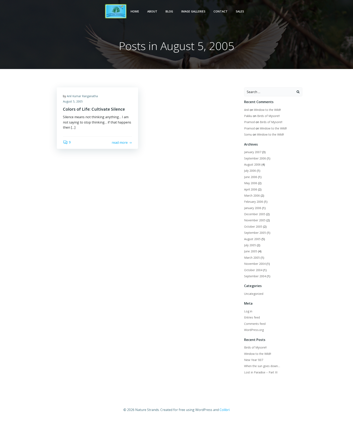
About (152, 11)
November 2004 (255, 264)
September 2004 (255, 276)
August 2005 (252, 239)
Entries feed (252, 317)
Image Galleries (193, 11)
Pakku (248, 116)
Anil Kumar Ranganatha (82, 96)
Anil (246, 110)
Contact (220, 11)
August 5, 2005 (73, 101)
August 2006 (252, 164)
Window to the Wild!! (267, 110)
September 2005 (255, 233)
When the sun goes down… (262, 366)
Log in (248, 311)
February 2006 (253, 202)
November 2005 (255, 220)
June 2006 (250, 177)
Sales (240, 11)
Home (135, 11)
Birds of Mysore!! (268, 116)
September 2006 (255, 158)
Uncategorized (253, 294)
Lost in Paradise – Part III (260, 372)
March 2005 (252, 257)
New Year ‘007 (253, 360)
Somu (248, 134)
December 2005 (254, 214)
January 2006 (252, 208)
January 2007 (252, 152)
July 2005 (250, 245)
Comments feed (255, 324)
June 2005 (250, 251)
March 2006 (252, 195)
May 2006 (250, 183)
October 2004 (253, 270)
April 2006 (250, 189)
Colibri (225, 410)
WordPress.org (254, 330)
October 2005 (253, 226)
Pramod (249, 122)
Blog (169, 11)
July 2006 (250, 171)
